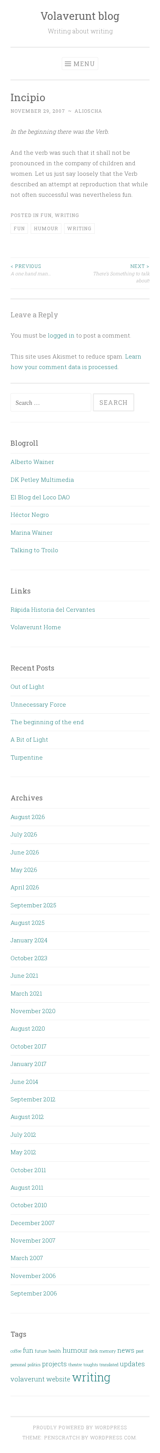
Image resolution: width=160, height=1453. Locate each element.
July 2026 (23, 834)
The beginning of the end (47, 722)
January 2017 (28, 1064)
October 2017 (28, 1046)
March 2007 (26, 1258)
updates (132, 1363)
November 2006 (33, 1276)
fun (46, 215)
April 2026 (24, 887)
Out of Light (27, 686)
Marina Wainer (31, 532)
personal (18, 1364)
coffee (15, 1351)
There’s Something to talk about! (121, 273)
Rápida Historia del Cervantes (52, 609)
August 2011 (26, 1187)
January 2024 (28, 940)
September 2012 (33, 1099)
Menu (84, 64)
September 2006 (33, 1293)
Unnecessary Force (38, 704)
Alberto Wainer (32, 462)
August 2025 (27, 922)
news (125, 1350)
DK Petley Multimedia (42, 479)
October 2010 (28, 1205)
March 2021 (26, 993)
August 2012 (27, 1116)
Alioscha (88, 111)
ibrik (93, 1351)
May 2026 (23, 870)
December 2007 (32, 1223)
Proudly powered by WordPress (80, 1427)
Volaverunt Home (35, 627)
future (41, 1351)
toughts (90, 1364)
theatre (75, 1364)
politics (34, 1364)
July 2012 (23, 1134)
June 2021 (24, 975)
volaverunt (27, 1378)
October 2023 (28, 958)
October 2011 (28, 1170)
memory (107, 1351)
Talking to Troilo (34, 550)
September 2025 (33, 905)
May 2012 (23, 1152)
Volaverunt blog (80, 16)
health (55, 1351)
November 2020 (33, 1011)
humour (46, 228)
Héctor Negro (29, 514)
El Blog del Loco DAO (40, 497)
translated (108, 1364)
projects (54, 1363)
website (58, 1378)
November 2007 (33, 1240)
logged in (61, 335)
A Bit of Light (29, 739)
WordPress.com (113, 1437)
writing (67, 215)
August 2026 (27, 817)
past (140, 1351)
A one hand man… (30, 269)
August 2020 (27, 1028)
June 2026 (24, 852)
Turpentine (26, 757)
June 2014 (24, 1081)
